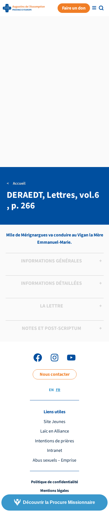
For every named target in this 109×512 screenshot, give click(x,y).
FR (58, 390)
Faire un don (74, 8)
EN (51, 390)
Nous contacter (55, 374)
